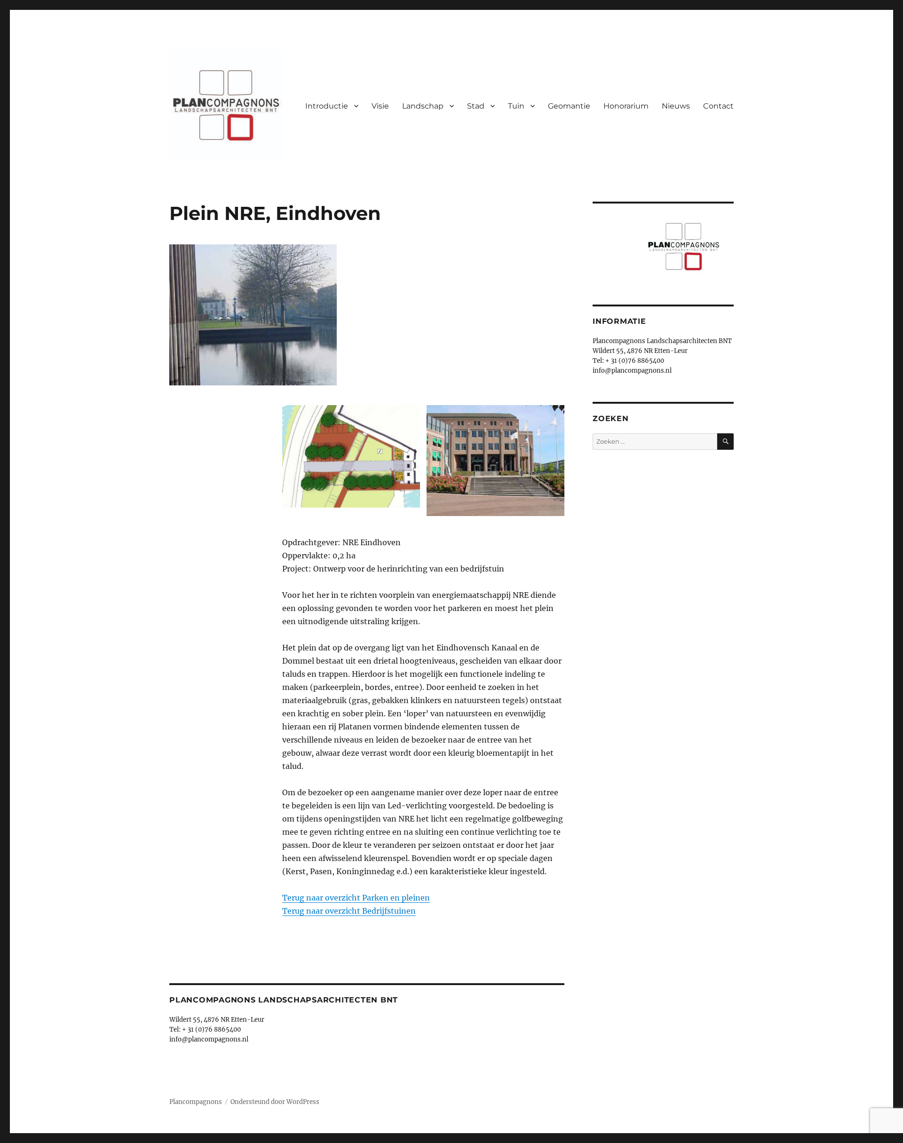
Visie (380, 106)
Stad (475, 106)
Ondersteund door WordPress (274, 1102)
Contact (718, 106)
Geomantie (569, 106)
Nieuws (676, 106)
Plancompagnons (195, 1102)
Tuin (516, 106)
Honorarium (626, 106)
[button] (351, 459)
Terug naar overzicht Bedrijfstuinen (349, 911)
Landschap (423, 106)
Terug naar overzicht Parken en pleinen (356, 897)
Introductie (326, 106)
